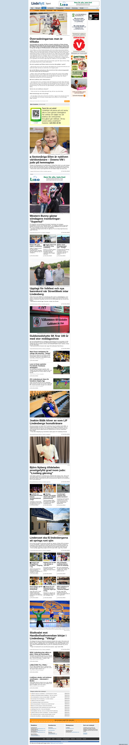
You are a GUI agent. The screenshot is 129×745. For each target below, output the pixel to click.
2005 (47, 721)
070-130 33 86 (42, 104)
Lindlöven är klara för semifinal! (37, 700)
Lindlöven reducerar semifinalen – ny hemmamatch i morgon (44, 693)
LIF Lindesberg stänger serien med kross (39, 702)
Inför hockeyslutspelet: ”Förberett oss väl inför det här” (42, 703)
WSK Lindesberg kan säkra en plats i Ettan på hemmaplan (40, 653)
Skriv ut (67, 101)
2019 (80, 721)
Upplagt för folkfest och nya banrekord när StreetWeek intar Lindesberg (49, 291)
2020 (83, 721)
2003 (42, 721)
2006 (49, 721)
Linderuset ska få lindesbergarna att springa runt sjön (49, 539)
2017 (75, 721)
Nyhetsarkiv (42, 10)
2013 (66, 721)
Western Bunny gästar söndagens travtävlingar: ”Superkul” (45, 218)
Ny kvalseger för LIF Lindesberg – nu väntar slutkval (42, 698)
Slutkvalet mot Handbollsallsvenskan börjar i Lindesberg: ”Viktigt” (48, 635)
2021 (85, 721)
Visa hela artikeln (66, 171)
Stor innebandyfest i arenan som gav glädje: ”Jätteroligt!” (43, 697)
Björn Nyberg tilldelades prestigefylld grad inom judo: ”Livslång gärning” (48, 470)
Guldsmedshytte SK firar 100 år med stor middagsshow (49, 337)
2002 (40, 721)
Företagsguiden (59, 8)
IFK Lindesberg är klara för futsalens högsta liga (39, 380)
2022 (87, 721)
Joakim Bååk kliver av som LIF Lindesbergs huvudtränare (48, 422)
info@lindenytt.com (52, 728)
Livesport (37, 10)
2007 (52, 721)
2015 (71, 721)
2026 (97, 721)
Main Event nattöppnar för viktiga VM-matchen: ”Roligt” (40, 352)
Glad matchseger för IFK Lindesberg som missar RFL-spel (43, 707)
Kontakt (81, 8)
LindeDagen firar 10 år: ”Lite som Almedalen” (40, 709)
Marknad (68, 8)
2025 (94, 721)
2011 (61, 721)
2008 (54, 721)
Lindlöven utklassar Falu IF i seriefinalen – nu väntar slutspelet (44, 712)
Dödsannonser (60, 10)
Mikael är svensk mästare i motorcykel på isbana (41, 705)
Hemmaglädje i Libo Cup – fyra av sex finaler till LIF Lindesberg (44, 710)
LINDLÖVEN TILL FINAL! (38, 665)
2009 (56, 721)
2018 (78, 721)
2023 (90, 721)
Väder (55, 10)
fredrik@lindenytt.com (40, 728)
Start (32, 8)
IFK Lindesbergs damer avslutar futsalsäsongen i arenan (43, 714)
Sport (44, 8)
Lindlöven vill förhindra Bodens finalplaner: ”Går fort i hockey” (44, 695)
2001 (37, 721)
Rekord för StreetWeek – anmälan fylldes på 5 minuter (42, 716)
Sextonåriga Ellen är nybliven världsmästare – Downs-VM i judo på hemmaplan (49, 159)
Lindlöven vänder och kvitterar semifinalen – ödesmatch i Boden (41, 679)
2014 (68, 721)
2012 (63, 721)
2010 (59, 721)
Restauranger (50, 10)
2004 (44, 721)
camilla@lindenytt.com (40, 730)
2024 (92, 721)
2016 (73, 721)
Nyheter (32, 10)
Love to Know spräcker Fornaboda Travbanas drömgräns (38, 365)
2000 (35, 721)
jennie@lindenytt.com (40, 732)
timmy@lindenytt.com (35, 735)
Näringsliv (38, 8)
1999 (32, 721)
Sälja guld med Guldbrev (57, 743)
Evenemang (74, 8)
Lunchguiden (51, 8)
